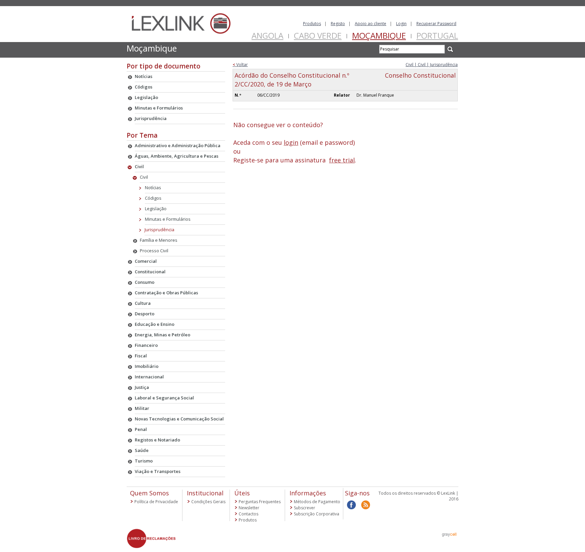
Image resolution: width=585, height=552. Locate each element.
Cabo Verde (318, 35)
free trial (342, 160)
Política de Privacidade (156, 502)
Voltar (240, 64)
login (291, 142)
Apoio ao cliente (370, 23)
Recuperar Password (436, 23)
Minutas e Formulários (168, 219)
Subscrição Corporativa (316, 514)
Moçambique (379, 35)
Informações (307, 493)
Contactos (248, 514)
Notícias (153, 187)
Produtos (312, 23)
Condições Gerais (208, 502)
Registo (338, 23)
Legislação (156, 208)
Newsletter (249, 508)
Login (401, 23)
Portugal (437, 35)
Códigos (153, 198)
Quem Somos (149, 493)
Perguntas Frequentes (260, 502)
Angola (267, 35)
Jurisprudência (159, 229)
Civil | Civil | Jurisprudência (432, 64)
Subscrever (304, 508)
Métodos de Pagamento (317, 502)
